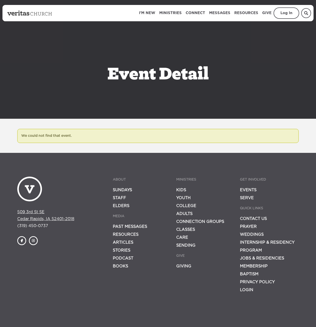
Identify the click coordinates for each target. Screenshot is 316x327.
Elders (121, 206)
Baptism (249, 274)
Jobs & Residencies (262, 258)
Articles (123, 242)
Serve (247, 198)
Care (182, 237)
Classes (185, 230)
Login (246, 290)
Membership (254, 266)
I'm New (147, 13)
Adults (184, 214)
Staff (119, 198)
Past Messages (130, 227)
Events (248, 190)
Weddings (252, 234)
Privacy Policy (257, 282)
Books (120, 266)
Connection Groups (200, 222)
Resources (246, 13)
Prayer (248, 227)
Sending (186, 245)
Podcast (123, 258)
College (186, 206)
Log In (286, 13)
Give (267, 13)
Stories (121, 250)
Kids (181, 190)
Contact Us (253, 219)
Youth (183, 198)
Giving (183, 266)
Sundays (122, 190)
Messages (219, 13)
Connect (195, 13)
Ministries (170, 13)
